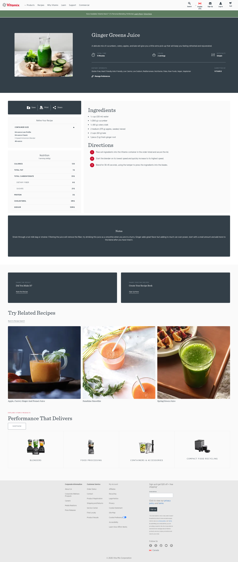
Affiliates (112, 489)
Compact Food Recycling (202, 458)
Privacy (111, 503)
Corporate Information (73, 484)
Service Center (92, 508)
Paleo (165, 71)
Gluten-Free (96, 71)
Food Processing (91, 460)
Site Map (112, 513)
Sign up (153, 509)
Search (189, 7)
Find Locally (91, 513)
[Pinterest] (161, 545)
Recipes (41, 5)
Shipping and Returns (95, 503)
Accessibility (113, 522)
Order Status (91, 489)
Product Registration (95, 498)
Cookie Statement (115, 508)
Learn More (138, 14)
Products (31, 5)
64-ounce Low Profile (23, 132)
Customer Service (93, 484)
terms (161, 503)
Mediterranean (148, 71)
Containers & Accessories (146, 460)
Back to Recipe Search (16, 321)
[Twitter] (155, 545)
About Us (68, 489)
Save (33, 107)
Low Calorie (127, 71)
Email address (153, 491)
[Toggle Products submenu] (25, 5)
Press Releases (70, 510)
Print (46, 107)
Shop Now (148, 14)
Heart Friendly (106, 71)
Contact (90, 494)
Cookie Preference (116, 517)
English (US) (199, 8)
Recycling (112, 494)
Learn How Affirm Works (118, 527)
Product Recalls (93, 517)
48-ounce (18, 141)
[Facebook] (150, 545)
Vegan (179, 71)
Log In (221, 7)
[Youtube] (166, 545)
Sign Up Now (134, 292)
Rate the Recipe (22, 292)
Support (72, 5)
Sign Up (210, 7)
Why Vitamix (52, 5)
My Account (113, 484)
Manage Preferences (102, 76)
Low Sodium (137, 71)
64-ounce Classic (21, 135)
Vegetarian (187, 71)
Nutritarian (158, 71)
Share (59, 107)
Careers (68, 501)
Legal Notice (113, 498)
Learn (63, 5)
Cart (230, 6)
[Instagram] (171, 545)
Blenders (36, 460)
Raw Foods (172, 71)
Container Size (22, 127)
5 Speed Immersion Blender (25, 138)
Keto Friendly (117, 71)
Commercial (84, 5)
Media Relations (71, 505)
